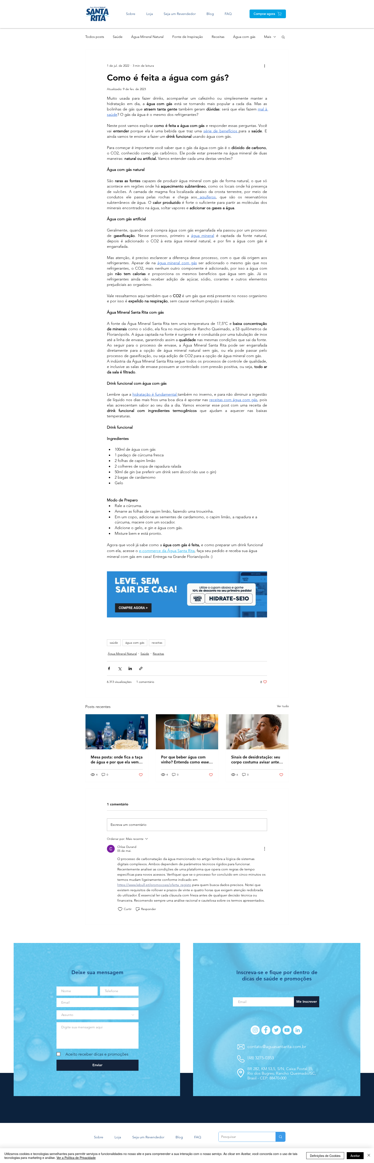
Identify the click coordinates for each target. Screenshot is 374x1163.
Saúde (118, 37)
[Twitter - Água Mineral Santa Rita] (276, 1030)
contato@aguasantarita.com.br (276, 1046)
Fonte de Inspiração (187, 37)
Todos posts (94, 37)
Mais (267, 37)
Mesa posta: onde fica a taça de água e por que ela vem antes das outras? (117, 760)
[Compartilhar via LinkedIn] (130, 668)
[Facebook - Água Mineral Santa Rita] (265, 1030)
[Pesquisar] (280, 1137)
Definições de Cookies (325, 1155)
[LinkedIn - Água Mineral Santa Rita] (297, 1030)
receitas (157, 643)
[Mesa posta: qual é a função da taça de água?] (116, 731)
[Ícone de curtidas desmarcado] (120, 909)
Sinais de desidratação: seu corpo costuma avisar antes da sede (256, 760)
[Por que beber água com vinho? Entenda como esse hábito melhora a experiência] (187, 731)
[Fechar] (368, 1156)
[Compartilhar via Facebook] (109, 668)
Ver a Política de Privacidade (76, 1157)
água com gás (134, 643)
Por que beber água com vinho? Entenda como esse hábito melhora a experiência (185, 760)
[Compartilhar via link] (141, 668)
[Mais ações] (264, 65)
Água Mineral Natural (147, 37)
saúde (114, 643)
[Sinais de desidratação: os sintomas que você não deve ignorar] (257, 731)
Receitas (218, 37)
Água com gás (244, 37)
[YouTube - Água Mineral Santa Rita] (287, 1030)
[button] (283, 37)
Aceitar (355, 1155)
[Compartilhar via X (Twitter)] (120, 668)
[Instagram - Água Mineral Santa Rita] (255, 1030)
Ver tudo (283, 706)
